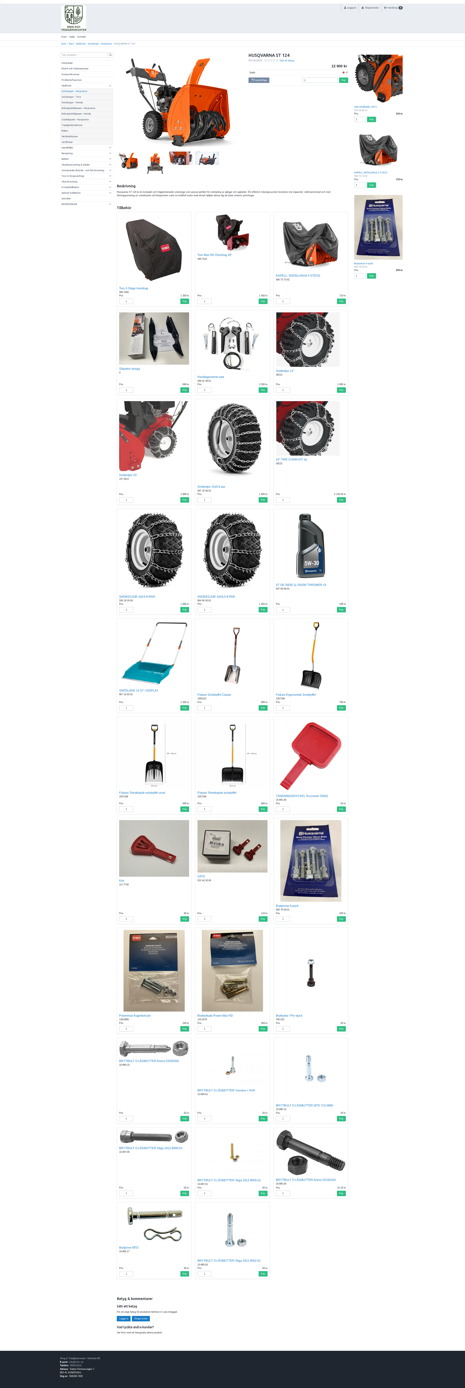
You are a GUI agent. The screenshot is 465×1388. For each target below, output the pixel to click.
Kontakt (81, 36)
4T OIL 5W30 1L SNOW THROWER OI (301, 584)
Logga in (123, 1318)
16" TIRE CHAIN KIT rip (291, 459)
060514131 (76, 1365)
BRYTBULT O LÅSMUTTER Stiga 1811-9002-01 (229, 1260)
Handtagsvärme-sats (210, 376)
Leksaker (66, 198)
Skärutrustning (69, 181)
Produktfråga (260, 80)
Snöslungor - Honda (72, 102)
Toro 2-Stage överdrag (133, 288)
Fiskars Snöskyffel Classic (214, 694)
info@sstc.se (76, 1362)
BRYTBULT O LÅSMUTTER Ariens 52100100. (306, 1179)
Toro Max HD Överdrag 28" (214, 254)
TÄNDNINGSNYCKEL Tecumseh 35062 (302, 796)
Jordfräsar (67, 142)
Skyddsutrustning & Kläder (76, 164)
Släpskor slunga (129, 368)
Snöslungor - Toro (71, 96)
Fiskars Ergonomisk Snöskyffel (296, 694)
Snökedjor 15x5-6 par (211, 486)
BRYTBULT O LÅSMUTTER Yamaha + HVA (226, 1090)
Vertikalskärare (70, 136)
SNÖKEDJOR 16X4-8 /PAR (137, 596)
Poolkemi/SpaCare (72, 80)
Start (64, 36)
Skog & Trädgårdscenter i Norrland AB (80, 1358)
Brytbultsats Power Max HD (215, 1015)
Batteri (65, 159)
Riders (65, 130)
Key (121, 880)
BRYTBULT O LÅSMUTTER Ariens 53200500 (149, 1061)
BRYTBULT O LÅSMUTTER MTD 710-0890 (304, 1105)
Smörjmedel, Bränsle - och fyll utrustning (83, 170)
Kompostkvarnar (71, 74)
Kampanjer (67, 63)
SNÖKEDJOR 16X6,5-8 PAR (216, 596)
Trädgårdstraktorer (72, 125)
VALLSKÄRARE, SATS (365, 106)
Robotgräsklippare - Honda (76, 113)
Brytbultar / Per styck (289, 1015)
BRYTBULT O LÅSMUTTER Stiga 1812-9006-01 (151, 1148)
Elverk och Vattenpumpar (75, 68)
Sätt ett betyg (287, 60)
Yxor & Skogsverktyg (73, 176)
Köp (343, 80)
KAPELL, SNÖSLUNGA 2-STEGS (298, 275)
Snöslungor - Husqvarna (100, 43)
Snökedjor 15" (128, 475)
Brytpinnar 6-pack (287, 905)
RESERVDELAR (69, 204)
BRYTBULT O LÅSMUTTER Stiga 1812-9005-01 (229, 1180)
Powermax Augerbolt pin (135, 1015)
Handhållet (67, 147)
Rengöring (67, 153)
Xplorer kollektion (71, 192)
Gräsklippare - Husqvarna (75, 119)
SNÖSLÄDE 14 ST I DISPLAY (138, 690)
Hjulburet (81, 43)
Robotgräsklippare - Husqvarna (78, 108)
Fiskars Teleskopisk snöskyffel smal (142, 792)
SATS (201, 876)
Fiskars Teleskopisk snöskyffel (216, 792)
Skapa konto (140, 1318)
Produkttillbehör (70, 187)
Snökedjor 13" (285, 370)
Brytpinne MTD (129, 1247)
